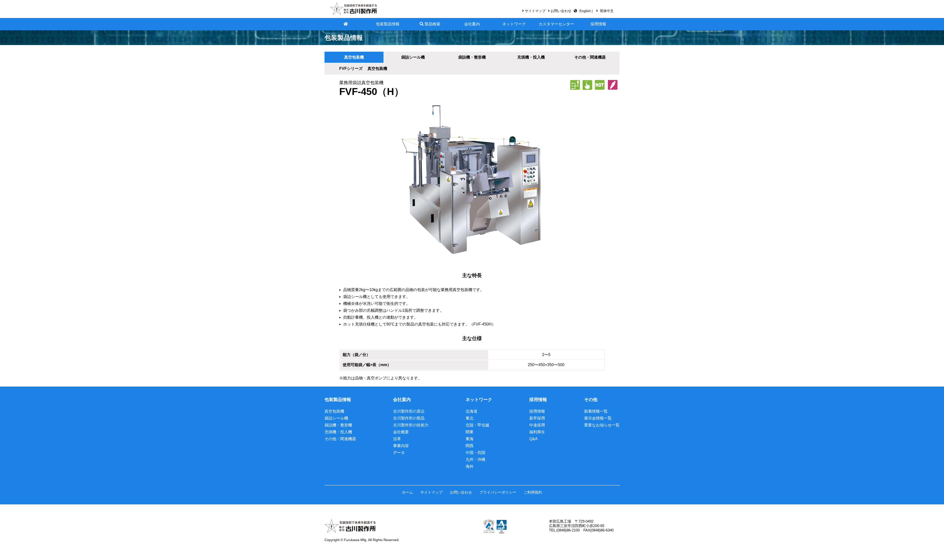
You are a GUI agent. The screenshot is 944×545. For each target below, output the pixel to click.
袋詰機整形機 (472, 57)
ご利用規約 (533, 492)
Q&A (533, 439)
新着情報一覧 (596, 411)
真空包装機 (354, 57)
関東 (469, 432)
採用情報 (598, 24)
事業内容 (401, 446)
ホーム (407, 492)
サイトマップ (535, 11)
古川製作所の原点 (409, 411)
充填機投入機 (531, 57)
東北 (469, 418)
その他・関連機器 (340, 439)
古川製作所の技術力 (410, 425)
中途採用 (537, 425)
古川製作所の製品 (409, 418)
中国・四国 (475, 453)
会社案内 (472, 24)
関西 (469, 446)
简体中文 (607, 11)
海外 (469, 466)
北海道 (471, 411)
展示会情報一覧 (598, 418)
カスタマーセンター (556, 24)
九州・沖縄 (475, 459)
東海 (469, 439)
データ (399, 453)
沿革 (397, 439)
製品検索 (432, 24)
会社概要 (401, 432)
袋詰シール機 (413, 57)
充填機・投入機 (338, 432)
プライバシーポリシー (497, 492)
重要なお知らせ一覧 (602, 425)
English (585, 11)
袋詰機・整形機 (338, 425)
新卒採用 (537, 418)
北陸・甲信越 (477, 425)
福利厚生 (537, 432)
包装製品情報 (387, 24)
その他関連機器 (590, 57)
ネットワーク (514, 24)
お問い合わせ (561, 11)
